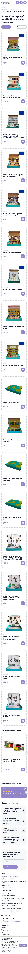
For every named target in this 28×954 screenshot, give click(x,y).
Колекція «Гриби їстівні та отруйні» (12, 440)
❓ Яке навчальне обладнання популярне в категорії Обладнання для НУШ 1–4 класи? (12, 811)
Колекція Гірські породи (12, 252)
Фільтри (6, 27)
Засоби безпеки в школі (8, 905)
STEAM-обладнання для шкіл (9, 874)
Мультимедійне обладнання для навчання (13, 898)
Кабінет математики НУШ (8, 895)
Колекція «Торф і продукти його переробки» (13, 175)
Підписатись (10, 866)
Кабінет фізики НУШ (7, 888)
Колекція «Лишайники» (11, 403)
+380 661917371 (7, 918)
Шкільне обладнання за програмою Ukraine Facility (13, 882)
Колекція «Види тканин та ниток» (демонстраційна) (12, 96)
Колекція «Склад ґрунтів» (12, 289)
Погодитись (23, 945)
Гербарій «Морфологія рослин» (11, 677)
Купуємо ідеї (5, 934)
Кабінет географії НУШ (7, 879)
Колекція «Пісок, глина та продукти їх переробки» (12, 214)
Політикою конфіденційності (6, 951)
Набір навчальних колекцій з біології (13, 327)
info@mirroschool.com (10, 921)
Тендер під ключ (6, 930)
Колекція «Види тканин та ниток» (12, 57)
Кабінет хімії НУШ (6, 890)
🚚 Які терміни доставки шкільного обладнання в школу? (10, 830)
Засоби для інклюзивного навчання (11, 903)
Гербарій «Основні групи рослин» (12, 518)
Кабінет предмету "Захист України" (11, 908)
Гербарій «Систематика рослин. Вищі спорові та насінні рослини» (12, 637)
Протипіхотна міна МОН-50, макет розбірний (13, 760)
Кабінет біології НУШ (7, 885)
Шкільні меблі (5, 900)
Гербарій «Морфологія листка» (11, 716)
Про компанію (5, 925)
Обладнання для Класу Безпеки (10, 911)
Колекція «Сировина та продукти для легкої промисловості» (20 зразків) (13, 136)
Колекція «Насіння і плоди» (13, 365)
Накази (3, 932)
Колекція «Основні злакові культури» (12, 479)
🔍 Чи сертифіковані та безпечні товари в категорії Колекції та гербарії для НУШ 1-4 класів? (12, 821)
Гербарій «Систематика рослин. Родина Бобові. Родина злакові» (12, 597)
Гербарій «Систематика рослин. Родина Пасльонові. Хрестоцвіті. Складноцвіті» (13, 557)
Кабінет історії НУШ (7, 893)
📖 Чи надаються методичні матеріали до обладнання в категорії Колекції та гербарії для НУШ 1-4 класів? (11, 840)
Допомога (4, 927)
